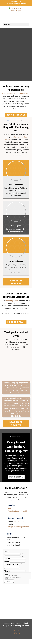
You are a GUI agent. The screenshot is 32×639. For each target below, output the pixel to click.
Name (7, 551)
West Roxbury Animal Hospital (14, 94)
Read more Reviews (16, 423)
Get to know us (16, 115)
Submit (9, 581)
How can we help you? (13, 564)
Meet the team (16, 322)
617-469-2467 (16, 2)
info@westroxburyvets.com (19, 527)
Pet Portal (16, 477)
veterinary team (11, 301)
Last (22, 556)
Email (7, 559)
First (22, 554)
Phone (6, 561)
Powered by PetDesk (20, 626)
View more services (16, 282)
